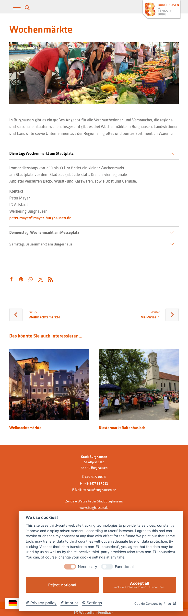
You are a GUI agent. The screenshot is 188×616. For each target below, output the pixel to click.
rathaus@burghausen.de (99, 490)
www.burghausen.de (94, 507)
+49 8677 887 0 (95, 477)
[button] (16, 7)
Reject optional (62, 584)
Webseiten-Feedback (96, 612)
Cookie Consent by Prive (153, 603)
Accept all (139, 585)
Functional (124, 566)
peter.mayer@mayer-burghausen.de (40, 218)
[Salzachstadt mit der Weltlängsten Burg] (161, 10)
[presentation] (70, 567)
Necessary (87, 566)
